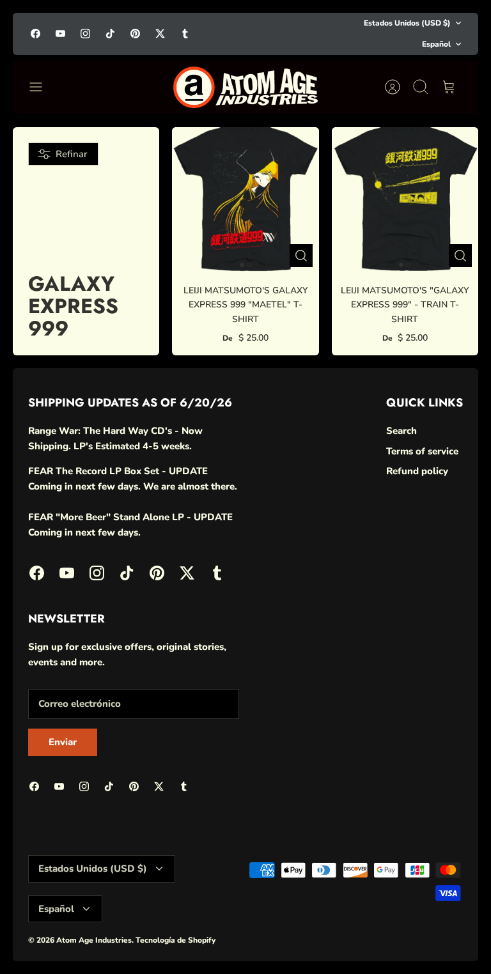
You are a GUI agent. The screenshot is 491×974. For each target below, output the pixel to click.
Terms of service (422, 451)
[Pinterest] (135, 33)
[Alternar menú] (42, 87)
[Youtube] (60, 33)
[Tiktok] (110, 33)
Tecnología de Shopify (175, 940)
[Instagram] (85, 33)
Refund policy (417, 471)
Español (436, 44)
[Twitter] (160, 33)
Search (401, 430)
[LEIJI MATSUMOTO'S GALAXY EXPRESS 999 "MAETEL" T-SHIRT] (245, 200)
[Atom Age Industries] (245, 87)
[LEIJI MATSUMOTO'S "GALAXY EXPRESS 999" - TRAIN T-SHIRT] (405, 200)
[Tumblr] (185, 33)
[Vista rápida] (301, 255)
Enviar (63, 742)
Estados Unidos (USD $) (407, 23)
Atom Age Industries (94, 940)
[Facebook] (35, 33)
